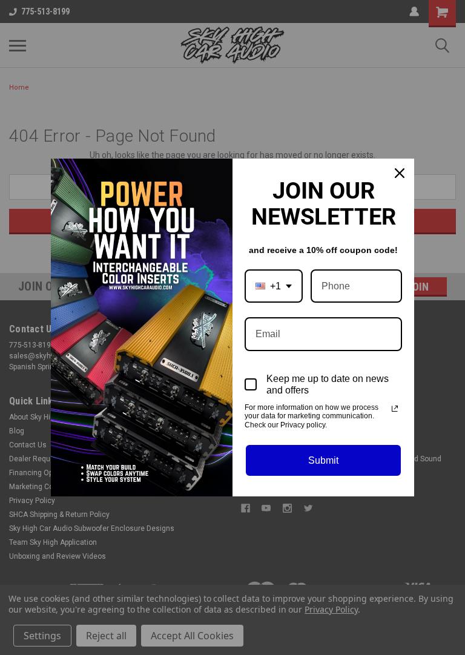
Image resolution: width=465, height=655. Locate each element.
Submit (323, 460)
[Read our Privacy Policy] (395, 408)
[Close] (399, 173)
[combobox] (274, 286)
